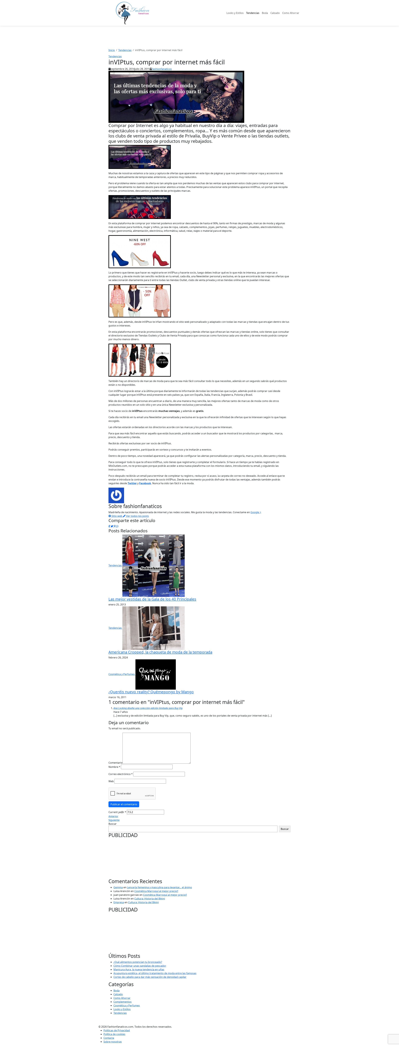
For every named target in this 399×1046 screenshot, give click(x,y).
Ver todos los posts (137, 516)
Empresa (118, 902)
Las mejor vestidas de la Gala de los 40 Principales (152, 599)
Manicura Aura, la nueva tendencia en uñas (138, 969)
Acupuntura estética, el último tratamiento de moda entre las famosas (154, 973)
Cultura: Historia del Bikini (149, 898)
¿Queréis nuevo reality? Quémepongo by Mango (151, 691)
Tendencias (252, 13)
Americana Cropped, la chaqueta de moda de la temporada (160, 652)
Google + (255, 512)
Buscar (112, 823)
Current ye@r (117, 812)
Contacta (108, 1038)
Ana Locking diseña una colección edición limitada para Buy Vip (148, 708)
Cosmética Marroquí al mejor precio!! (156, 891)
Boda (265, 13)
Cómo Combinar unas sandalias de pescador (139, 965)
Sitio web (117, 516)
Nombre (114, 767)
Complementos (122, 1001)
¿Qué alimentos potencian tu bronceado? (137, 962)
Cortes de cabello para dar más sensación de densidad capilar (149, 977)
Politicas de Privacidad (116, 1030)
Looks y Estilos (235, 13)
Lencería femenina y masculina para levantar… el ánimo (159, 887)
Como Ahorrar (290, 13)
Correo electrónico (120, 774)
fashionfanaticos (162, 69)
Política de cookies (114, 1034)
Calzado (275, 13)
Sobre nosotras (112, 1041)
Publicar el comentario (124, 804)
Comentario (115, 762)
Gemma (118, 887)
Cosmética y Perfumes (121, 674)
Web (111, 781)
